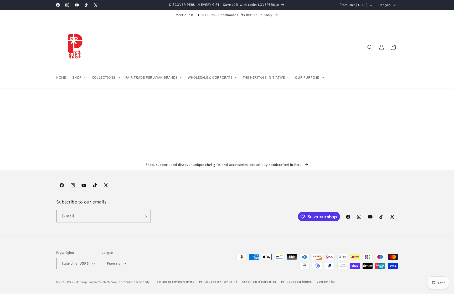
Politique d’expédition (296, 281)
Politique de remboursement (174, 281)
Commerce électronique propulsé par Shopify (118, 282)
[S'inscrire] (145, 216)
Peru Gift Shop (77, 282)
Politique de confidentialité (218, 281)
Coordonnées (326, 281)
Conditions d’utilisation (259, 281)
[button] (79, 77)
